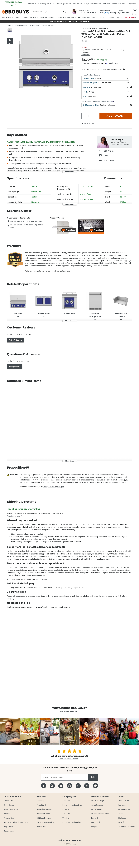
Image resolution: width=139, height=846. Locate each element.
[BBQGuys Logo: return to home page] (16, 11)
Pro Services (77, 4)
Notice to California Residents (16, 822)
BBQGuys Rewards (44, 818)
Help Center (8, 827)
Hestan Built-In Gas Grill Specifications (26, 221)
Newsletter (41, 827)
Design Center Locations (92, 4)
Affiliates (66, 814)
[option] (9, 32)
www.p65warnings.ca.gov (53, 487)
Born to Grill (95, 822)
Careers (65, 809)
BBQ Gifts (121, 822)
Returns (7, 814)
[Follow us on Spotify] (95, 785)
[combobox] (105, 78)
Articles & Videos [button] (115, 18)
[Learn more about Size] (131, 96)
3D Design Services (44, 809)
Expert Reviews (97, 805)
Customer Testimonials (71, 822)
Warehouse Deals (124, 809)
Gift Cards (106, 4)
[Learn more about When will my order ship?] (124, 69)
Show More (69, 171)
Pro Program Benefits (45, 822)
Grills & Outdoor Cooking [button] (11, 18)
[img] (46, 61)
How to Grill (95, 818)
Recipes (94, 827)
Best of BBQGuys (97, 801)
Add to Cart (116, 115)
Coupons (120, 814)
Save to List (89, 124)
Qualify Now (113, 63)
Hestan (84, 41)
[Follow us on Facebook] (43, 785)
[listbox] (10, 31)
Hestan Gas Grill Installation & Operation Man (26, 226)
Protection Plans (43, 814)
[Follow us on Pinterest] (78, 785)
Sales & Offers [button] (130, 18)
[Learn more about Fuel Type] (131, 87)
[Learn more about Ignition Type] (70, 194)
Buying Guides (96, 809)
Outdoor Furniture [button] (46, 18)
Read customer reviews (68, 759)
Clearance (121, 805)
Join (93, 777)
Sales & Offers (123, 801)
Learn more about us (68, 711)
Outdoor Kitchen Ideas (100, 814)
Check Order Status (119, 4)
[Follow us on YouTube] (60, 785)
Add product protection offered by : (97, 102)
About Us (66, 801)
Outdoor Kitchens (20, 25)
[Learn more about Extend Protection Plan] (131, 105)
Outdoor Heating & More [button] (65, 18)
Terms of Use (9, 818)
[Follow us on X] (52, 785)
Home (9, 25)
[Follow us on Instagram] (69, 785)
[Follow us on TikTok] (86, 785)
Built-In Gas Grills (48, 25)
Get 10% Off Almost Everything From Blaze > (69, 21)
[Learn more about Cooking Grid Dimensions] (69, 189)
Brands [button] (102, 18)
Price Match (41, 805)
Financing (41, 801)
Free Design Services (64, 4)
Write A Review (15, 340)
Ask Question (15, 367)
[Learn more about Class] (14, 186)
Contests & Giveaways (126, 827)
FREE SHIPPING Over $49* (13, 3)
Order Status (9, 805)
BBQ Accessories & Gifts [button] (87, 18)
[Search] (64, 12)
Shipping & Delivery (11, 809)
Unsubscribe (9, 831)
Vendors (65, 818)
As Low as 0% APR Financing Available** (40, 4)
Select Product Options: (90, 75)
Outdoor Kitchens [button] (30, 18)
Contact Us (8, 801)
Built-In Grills (34, 25)
